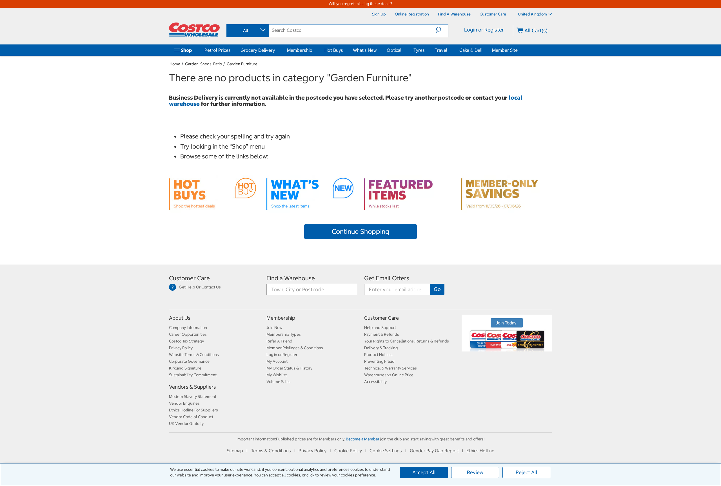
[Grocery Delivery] (276, 50)
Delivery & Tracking (381, 347)
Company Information (188, 327)
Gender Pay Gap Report (434, 450)
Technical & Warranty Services (390, 368)
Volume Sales (278, 381)
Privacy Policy (181, 347)
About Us (179, 318)
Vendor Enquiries (184, 403)
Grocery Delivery (258, 50)
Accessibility (375, 381)
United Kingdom (532, 14)
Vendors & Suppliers (192, 387)
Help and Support (380, 327)
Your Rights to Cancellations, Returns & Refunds (406, 341)
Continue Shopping (360, 231)
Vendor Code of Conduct (191, 416)
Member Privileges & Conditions (294, 347)
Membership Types (283, 334)
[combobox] (247, 30)
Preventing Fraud (379, 361)
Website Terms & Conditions (194, 354)
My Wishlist (276, 374)
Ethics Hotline (480, 450)
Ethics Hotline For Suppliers (193, 410)
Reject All (526, 472)
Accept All (424, 472)
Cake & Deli (470, 50)
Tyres (419, 50)
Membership (299, 50)
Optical (394, 50)
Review (475, 472)
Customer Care (189, 278)
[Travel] (448, 50)
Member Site (505, 50)
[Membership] (313, 50)
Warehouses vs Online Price (388, 374)
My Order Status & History (289, 368)
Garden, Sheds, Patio (203, 63)
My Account (277, 361)
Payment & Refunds (381, 334)
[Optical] (402, 50)
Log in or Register (281, 354)
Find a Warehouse (290, 278)
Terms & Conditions (271, 450)
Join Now (274, 327)
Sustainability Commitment (193, 374)
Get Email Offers (386, 278)
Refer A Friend (279, 341)
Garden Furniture (242, 63)
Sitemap (235, 450)
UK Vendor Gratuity (186, 423)
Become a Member (362, 439)
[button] (441, 30)
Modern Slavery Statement (192, 396)
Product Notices (378, 354)
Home (175, 63)
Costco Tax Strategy (186, 341)
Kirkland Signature (185, 368)
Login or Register (484, 29)
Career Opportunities (188, 334)
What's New (365, 50)
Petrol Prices (217, 50)
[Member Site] (519, 50)
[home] (194, 30)
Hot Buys (333, 50)
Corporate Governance (189, 361)
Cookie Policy (348, 450)
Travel (441, 50)
